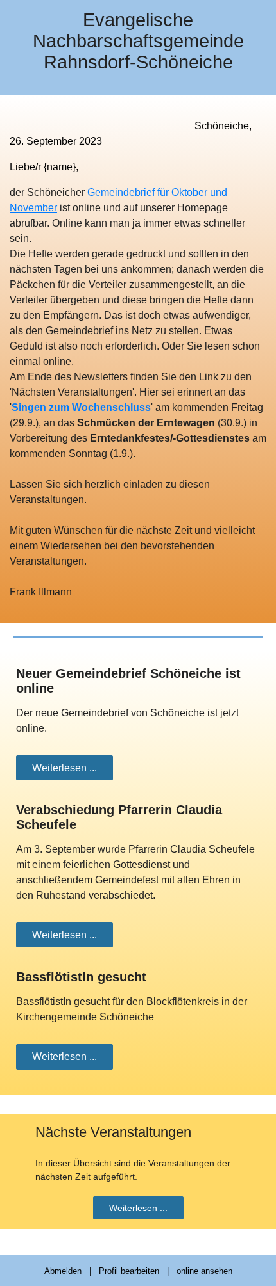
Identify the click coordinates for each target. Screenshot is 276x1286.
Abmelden (63, 1271)
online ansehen (204, 1271)
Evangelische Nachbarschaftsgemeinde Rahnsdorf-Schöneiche (138, 41)
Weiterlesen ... (64, 767)
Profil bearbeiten (129, 1271)
